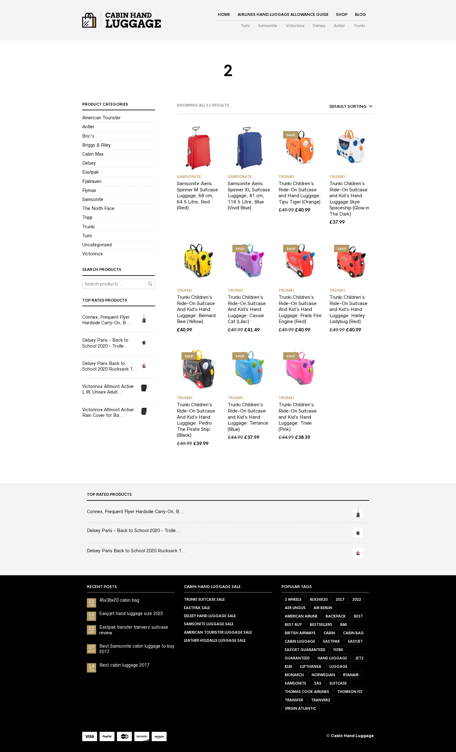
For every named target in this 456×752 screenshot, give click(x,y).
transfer (294, 700)
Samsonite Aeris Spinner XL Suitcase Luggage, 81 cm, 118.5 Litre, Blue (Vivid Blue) (249, 195)
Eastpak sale (197, 608)
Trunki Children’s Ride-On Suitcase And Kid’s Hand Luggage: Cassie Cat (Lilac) (247, 309)
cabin (329, 633)
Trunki (359, 25)
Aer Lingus (295, 608)
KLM (288, 666)
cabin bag (353, 633)
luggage (338, 666)
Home (224, 14)
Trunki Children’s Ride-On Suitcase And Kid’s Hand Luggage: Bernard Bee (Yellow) (196, 309)
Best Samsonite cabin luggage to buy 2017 (136, 649)
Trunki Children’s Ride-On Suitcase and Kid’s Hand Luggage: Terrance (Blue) (248, 416)
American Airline (301, 616)
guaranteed (297, 658)
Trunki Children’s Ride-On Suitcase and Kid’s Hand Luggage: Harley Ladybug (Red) (348, 309)
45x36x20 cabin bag (119, 600)
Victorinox (295, 25)
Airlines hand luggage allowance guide (283, 14)
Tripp (87, 217)
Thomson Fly (350, 692)
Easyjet (355, 641)
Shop (341, 14)
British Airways (300, 633)
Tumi (245, 25)
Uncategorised (97, 244)
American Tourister (101, 117)
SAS (317, 683)
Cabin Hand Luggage (352, 735)
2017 (340, 599)
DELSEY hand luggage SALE (210, 616)
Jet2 (359, 658)
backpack (336, 616)
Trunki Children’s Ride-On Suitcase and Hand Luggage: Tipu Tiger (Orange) (300, 192)
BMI (343, 624)
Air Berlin (323, 608)
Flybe (338, 650)
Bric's (88, 136)
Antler (339, 25)
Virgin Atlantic (300, 708)
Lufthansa (310, 666)
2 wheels (293, 599)
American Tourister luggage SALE (218, 632)
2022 (356, 599)
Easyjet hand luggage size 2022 (131, 613)
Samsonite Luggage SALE (209, 624)
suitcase (338, 683)
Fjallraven (91, 181)
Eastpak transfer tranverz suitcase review (133, 630)
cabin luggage (300, 641)
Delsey (319, 25)
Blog (360, 14)
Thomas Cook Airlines (307, 692)
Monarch (294, 675)
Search (150, 283)
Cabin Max (93, 154)
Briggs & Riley (96, 145)
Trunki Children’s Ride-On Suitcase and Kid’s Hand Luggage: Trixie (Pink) (298, 416)
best (358, 616)
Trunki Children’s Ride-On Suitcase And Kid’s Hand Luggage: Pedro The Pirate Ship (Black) (196, 420)
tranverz (320, 700)
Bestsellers (321, 624)
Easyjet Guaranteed (305, 650)
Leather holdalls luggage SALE (215, 640)
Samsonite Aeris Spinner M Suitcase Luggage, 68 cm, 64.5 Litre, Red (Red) (197, 195)
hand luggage (332, 658)
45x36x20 (319, 599)
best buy (293, 624)
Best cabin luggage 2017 (124, 665)
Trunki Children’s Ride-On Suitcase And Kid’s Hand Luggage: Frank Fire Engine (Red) (300, 309)
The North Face (98, 208)
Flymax (89, 190)
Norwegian (323, 675)
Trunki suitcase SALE (204, 599)
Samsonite (267, 25)
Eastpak (90, 172)
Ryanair (351, 675)
